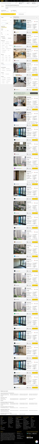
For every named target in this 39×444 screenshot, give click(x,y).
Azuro (8, 424)
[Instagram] (32, 437)
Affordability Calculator (25, 422)
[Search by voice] (10, 20)
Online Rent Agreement (25, 424)
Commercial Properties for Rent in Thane (14, 399)
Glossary (32, 419)
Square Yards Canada (10, 418)
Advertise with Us (18, 424)
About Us (2, 418)
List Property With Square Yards (19, 419)
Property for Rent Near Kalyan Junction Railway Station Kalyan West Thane (5, 410)
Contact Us (2, 424)
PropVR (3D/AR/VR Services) (19, 423)
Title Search (24, 419)
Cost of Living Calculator (26, 421)
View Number (29, 32)
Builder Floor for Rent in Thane (32, 398)
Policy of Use (2, 428)
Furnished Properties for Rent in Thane (24, 398)
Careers (1, 419)
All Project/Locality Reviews (26, 423)
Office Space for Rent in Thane (23, 399)
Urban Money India (10, 421)
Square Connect (17, 420)
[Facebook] (27, 437)
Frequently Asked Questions (4, 422)
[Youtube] (30, 437)
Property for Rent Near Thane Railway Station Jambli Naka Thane (14, 410)
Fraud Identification (3, 429)
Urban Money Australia (10, 422)
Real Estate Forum (33, 420)
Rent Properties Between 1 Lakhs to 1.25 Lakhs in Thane (5, 407)
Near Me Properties (34, 3)
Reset (11, 17)
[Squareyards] (2, 1)
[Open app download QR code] (38, 5)
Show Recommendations (34, 93)
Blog (31, 418)
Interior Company (10, 423)
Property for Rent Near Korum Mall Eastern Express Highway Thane (24, 410)
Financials (2, 421)
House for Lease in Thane (3, 399)
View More (2, 400)
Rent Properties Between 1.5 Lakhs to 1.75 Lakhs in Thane (24, 407)
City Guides (32, 422)
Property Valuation (25, 418)
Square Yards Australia (10, 420)
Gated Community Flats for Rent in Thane (14, 398)
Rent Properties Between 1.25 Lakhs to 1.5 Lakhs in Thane (14, 407)
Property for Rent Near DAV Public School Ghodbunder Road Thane (5, 411)
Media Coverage (2, 420)
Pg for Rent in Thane (31, 399)
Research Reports (33, 421)
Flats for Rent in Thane (3, 398)
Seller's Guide (32, 424)
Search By (16, 3)
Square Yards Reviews (3, 423)
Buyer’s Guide (32, 423)
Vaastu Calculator (25, 420)
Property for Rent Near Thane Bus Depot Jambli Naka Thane (33, 410)
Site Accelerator (17, 422)
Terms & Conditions (3, 427)
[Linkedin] (29, 437)
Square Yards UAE (10, 419)
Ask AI (7, 23)
